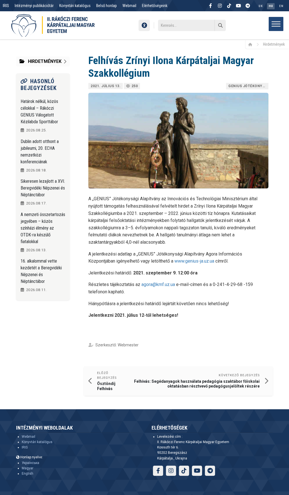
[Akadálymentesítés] (144, 25)
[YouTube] (238, 6)
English (27, 474)
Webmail (129, 5)
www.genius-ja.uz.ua (194, 261)
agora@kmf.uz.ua (158, 284)
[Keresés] (220, 25)
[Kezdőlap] (252, 44)
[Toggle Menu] (276, 24)
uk (260, 6)
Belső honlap (106, 5)
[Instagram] (220, 6)
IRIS (6, 5)
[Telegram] (248, 6)
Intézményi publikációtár (34, 5)
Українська (30, 463)
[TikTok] (229, 6)
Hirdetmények (274, 44)
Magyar (27, 468)
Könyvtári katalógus (75, 5)
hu (271, 6)
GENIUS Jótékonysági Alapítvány (248, 86)
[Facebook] (210, 6)
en (281, 6)
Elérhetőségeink (154, 5)
